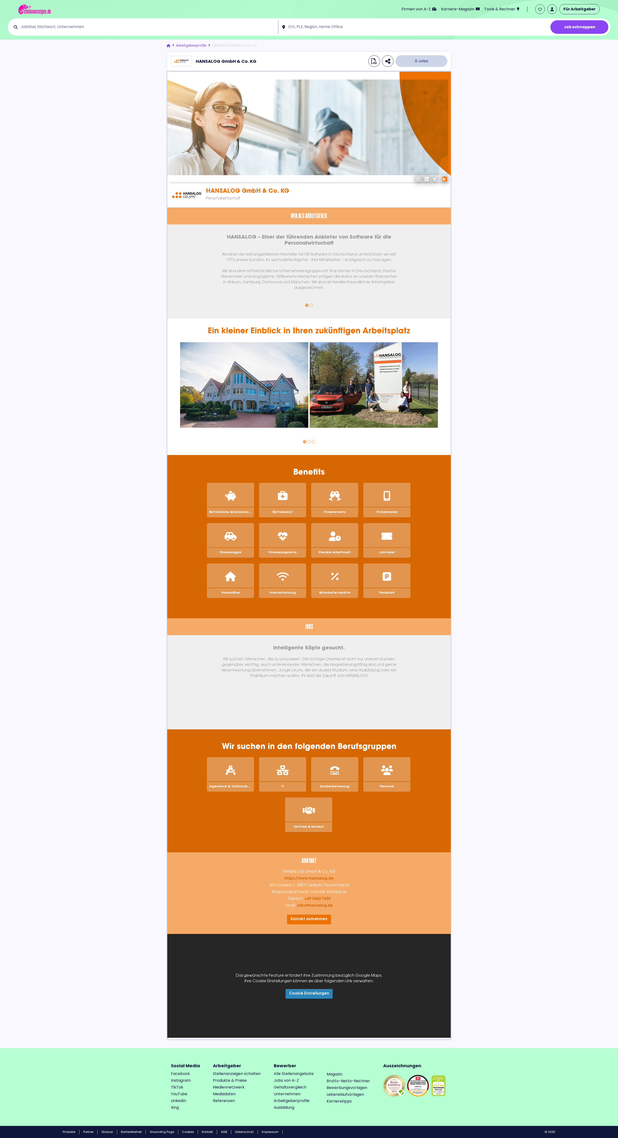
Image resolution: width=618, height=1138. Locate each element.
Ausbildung (284, 1107)
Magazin (334, 1074)
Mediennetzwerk (229, 1087)
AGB (224, 1132)
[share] (387, 61)
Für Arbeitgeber (579, 9)
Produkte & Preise (230, 1080)
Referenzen (224, 1100)
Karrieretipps (339, 1101)
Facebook (180, 1073)
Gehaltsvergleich (290, 1087)
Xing (175, 1107)
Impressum (270, 1132)
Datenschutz (244, 1132)
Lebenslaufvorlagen (345, 1094)
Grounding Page (162, 1132)
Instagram (181, 1080)
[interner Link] (34, 9)
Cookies (188, 1132)
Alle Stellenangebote (294, 1073)
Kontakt (207, 1132)
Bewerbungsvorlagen (347, 1087)
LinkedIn (178, 1100)
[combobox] (148, 27)
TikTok (177, 1087)
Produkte (69, 1132)
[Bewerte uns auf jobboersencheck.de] (394, 1085)
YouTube (179, 1094)
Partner (88, 1132)
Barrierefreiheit (131, 1132)
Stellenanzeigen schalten (237, 1073)
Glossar (107, 1132)
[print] (374, 61)
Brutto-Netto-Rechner (348, 1081)
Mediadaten (224, 1094)
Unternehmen (287, 1094)
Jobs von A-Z (286, 1080)
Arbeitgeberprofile (191, 45)
